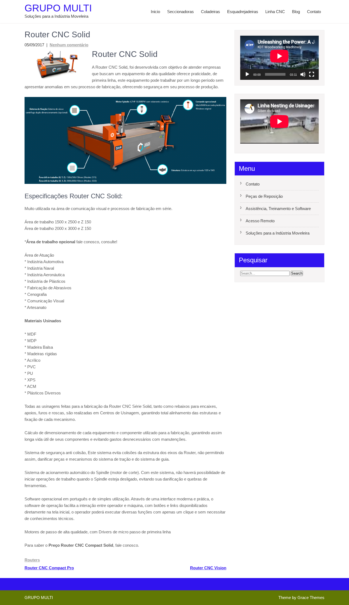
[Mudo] (303, 74)
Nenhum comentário (69, 44)
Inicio (155, 11)
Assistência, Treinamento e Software (278, 208)
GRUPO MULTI (58, 8)
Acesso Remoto (260, 220)
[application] (279, 58)
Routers (32, 560)
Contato (314, 11)
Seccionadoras (180, 11)
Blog (296, 11)
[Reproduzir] (247, 74)
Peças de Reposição (264, 196)
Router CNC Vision (208, 568)
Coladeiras (210, 11)
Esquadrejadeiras (242, 11)
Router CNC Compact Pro (49, 568)
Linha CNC (275, 11)
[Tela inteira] (311, 74)
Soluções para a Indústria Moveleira (277, 233)
